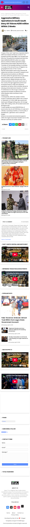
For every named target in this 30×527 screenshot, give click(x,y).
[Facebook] (10, 124)
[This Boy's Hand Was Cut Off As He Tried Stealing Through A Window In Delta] (5, 339)
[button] (24, 2)
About (13, 513)
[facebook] (7, 507)
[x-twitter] (11, 507)
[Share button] (26, 124)
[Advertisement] (9, 403)
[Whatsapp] (16, 124)
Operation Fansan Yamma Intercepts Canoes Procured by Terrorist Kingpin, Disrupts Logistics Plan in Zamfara (14, 162)
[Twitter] (13, 124)
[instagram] (18, 507)
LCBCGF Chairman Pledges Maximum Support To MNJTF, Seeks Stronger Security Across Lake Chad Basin (15, 212)
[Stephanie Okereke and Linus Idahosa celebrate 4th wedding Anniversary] (5, 330)
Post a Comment (6, 239)
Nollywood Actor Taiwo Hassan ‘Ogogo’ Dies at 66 (15, 187)
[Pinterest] (19, 124)
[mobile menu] (2, 7)
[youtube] (15, 507)
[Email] (23, 124)
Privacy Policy (15, 515)
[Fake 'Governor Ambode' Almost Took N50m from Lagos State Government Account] (15, 306)
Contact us (20, 513)
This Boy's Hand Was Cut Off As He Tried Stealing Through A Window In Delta (18, 338)
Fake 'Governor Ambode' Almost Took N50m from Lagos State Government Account (14, 320)
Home (2, 13)
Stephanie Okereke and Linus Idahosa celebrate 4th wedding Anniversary (17, 330)
